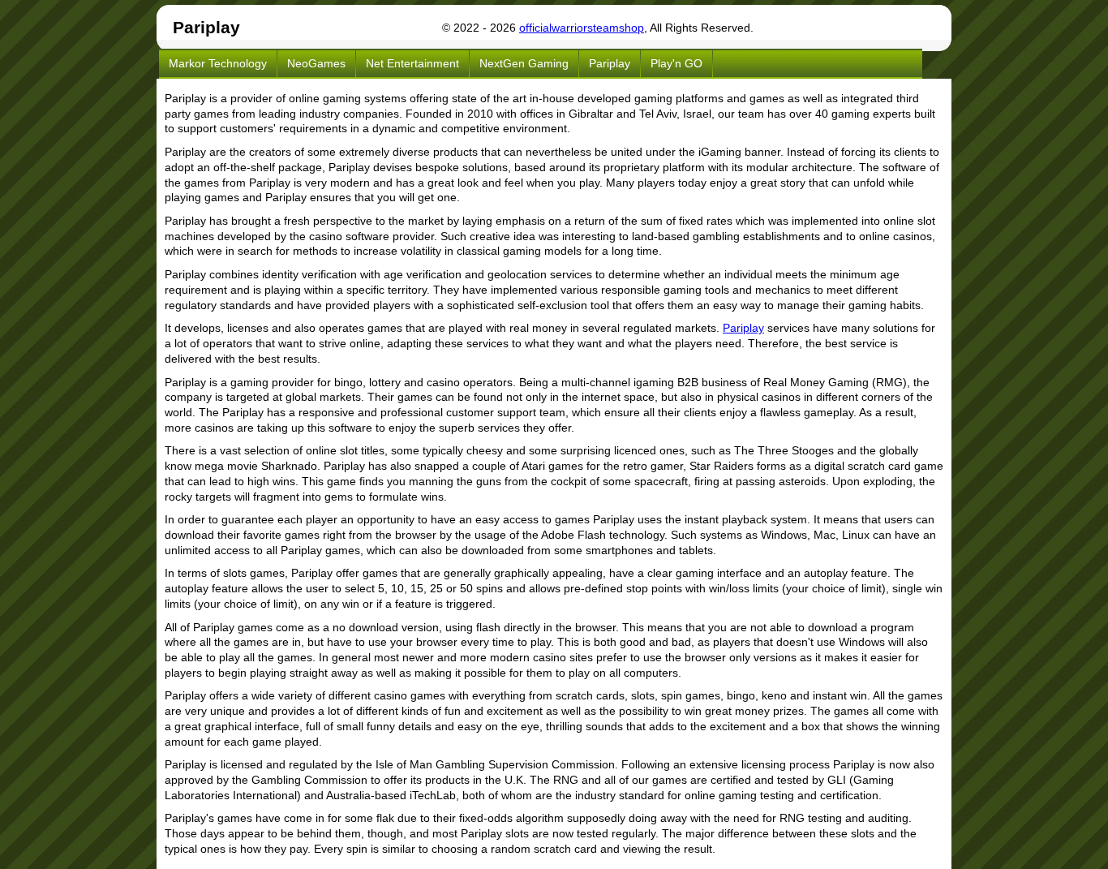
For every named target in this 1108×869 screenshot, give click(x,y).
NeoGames (316, 63)
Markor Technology (218, 63)
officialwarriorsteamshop (581, 27)
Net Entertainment (412, 63)
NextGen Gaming (524, 63)
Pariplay (609, 63)
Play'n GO (676, 63)
